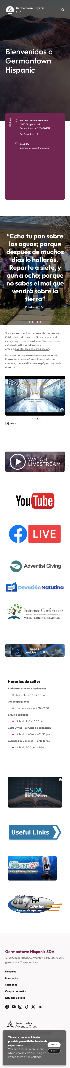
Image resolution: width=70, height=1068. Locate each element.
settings (36, 1057)
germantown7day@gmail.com (35, 147)
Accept (54, 1044)
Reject (54, 1051)
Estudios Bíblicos (15, 997)
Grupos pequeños (15, 991)
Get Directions (27, 134)
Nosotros (10, 971)
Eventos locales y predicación (32, 348)
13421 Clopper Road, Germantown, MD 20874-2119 (34, 957)
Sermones (11, 984)
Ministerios (11, 978)
